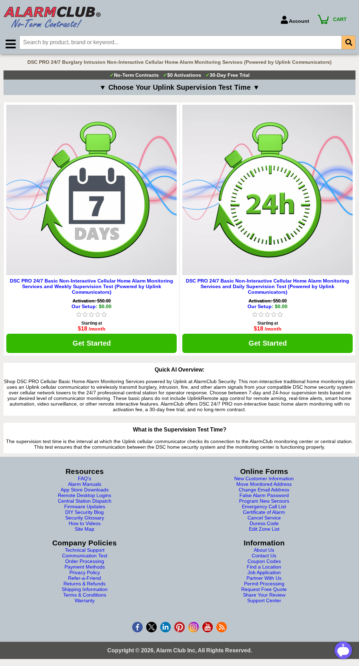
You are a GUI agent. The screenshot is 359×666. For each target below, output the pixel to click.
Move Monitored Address (264, 484)
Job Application (264, 572)
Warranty (85, 600)
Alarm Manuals (84, 484)
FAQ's (84, 478)
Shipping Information (85, 589)
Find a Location (264, 567)
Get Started (92, 343)
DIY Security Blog (84, 512)
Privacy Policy (84, 572)
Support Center (264, 600)
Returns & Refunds (84, 583)
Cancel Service (264, 518)
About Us (264, 550)
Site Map (84, 529)
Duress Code (264, 523)
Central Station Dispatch (84, 501)
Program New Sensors (264, 501)
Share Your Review (264, 595)
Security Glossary (84, 518)
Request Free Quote (264, 589)
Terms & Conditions (84, 595)
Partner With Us (264, 578)
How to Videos (85, 523)
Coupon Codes (264, 561)
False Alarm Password (264, 495)
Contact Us (264, 555)
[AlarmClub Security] (139, 17)
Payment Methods (85, 567)
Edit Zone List (264, 529)
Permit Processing (264, 583)
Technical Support (84, 550)
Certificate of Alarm (264, 512)
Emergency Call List (264, 506)
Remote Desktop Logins (84, 495)
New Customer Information (264, 478)
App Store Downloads (85, 489)
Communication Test (84, 555)
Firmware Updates (84, 506)
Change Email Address (264, 489)
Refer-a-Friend (84, 578)
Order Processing (84, 561)
